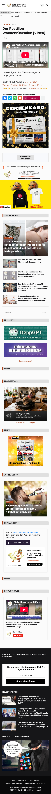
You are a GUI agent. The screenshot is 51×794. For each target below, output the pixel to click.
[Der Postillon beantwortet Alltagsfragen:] (9, 700)
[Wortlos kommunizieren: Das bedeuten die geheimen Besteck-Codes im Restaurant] (10, 275)
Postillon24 (33, 88)
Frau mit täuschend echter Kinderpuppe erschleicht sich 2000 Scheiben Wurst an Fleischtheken (32, 298)
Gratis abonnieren (25, 681)
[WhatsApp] (15, 98)
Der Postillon (26, 788)
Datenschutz (34, 781)
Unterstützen (30, 783)
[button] (3, 5)
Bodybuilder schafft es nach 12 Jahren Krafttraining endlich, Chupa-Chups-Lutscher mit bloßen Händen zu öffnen (33, 287)
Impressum (22, 781)
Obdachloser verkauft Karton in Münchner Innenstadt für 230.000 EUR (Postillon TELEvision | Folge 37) (23, 624)
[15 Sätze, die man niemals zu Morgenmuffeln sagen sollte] (10, 263)
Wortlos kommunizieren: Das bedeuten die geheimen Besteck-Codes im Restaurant (31, 274)
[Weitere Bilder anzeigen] (25, 423)
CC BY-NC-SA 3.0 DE (17, 790)
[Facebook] (4, 98)
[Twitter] (10, 98)
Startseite (6, 24)
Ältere (44, 312)
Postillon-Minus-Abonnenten (25, 532)
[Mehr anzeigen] (43, 98)
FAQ (14, 781)
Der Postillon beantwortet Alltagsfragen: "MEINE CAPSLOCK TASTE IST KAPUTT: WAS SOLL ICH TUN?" (32, 700)
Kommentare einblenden (25, 157)
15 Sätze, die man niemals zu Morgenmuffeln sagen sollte (29, 261)
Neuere (8, 312)
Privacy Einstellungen (14, 783)
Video (14, 24)
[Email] (20, 98)
